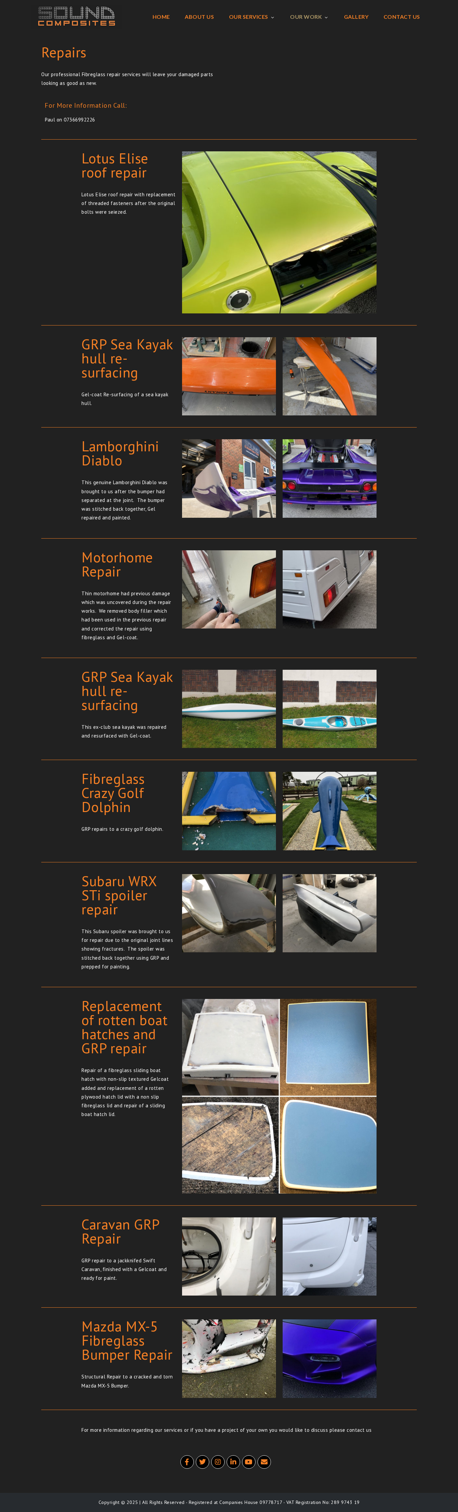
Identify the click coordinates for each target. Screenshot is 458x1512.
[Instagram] (218, 1462)
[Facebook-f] (187, 1462)
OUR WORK (306, 16)
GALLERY (356, 16)
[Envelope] (264, 1462)
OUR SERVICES (248, 16)
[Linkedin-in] (233, 1462)
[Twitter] (202, 1462)
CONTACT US (402, 16)
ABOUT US (199, 16)
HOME (161, 16)
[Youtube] (248, 1462)
